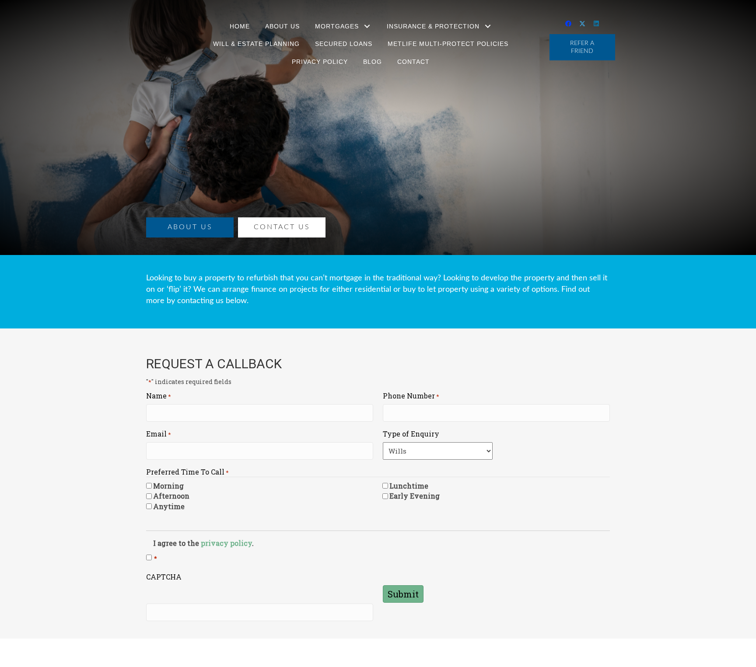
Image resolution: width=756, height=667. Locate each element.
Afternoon (171, 495)
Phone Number (411, 395)
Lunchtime (408, 485)
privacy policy (226, 543)
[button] (367, 26)
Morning (168, 485)
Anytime (169, 506)
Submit (403, 594)
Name (158, 395)
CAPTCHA (164, 576)
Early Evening (414, 495)
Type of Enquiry (411, 433)
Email (158, 433)
